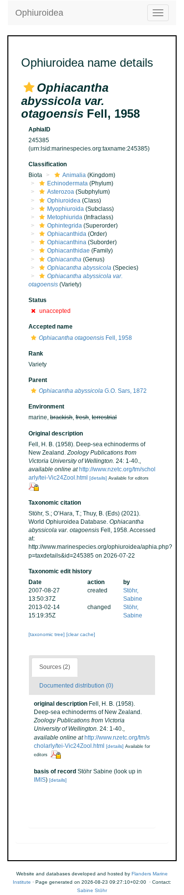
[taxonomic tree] (47, 634)
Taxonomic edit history (60, 571)
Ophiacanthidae (68, 250)
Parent (37, 380)
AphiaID (39, 129)
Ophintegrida (64, 225)
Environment (46, 406)
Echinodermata (67, 183)
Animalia (74, 175)
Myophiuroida (65, 208)
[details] (98, 478)
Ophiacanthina (66, 242)
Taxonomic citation (54, 502)
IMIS (40, 779)
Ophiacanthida (66, 233)
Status (37, 300)
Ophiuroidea (39, 13)
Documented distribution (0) (76, 685)
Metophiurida (64, 217)
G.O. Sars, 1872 (93, 390)
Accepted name (50, 326)
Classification (47, 164)
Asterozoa (60, 191)
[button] (29, 87)
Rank (35, 353)
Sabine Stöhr (92, 890)
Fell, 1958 (85, 337)
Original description (55, 433)
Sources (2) (54, 667)
